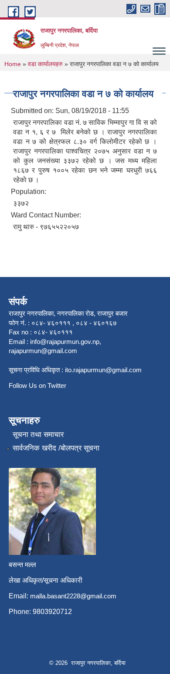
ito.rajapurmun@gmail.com (103, 370)
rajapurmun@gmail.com (43, 350)
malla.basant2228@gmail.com (73, 596)
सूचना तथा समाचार (38, 434)
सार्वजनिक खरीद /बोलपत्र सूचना (56, 448)
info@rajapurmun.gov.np (64, 341)
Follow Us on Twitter (37, 385)
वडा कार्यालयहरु (45, 63)
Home (12, 63)
